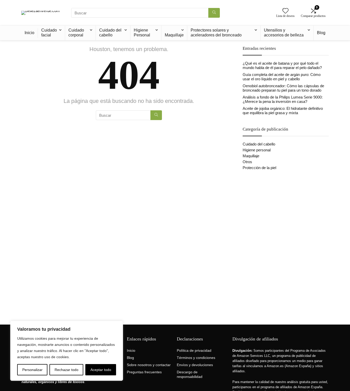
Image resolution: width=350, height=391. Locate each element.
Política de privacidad (194, 350)
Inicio (29, 33)
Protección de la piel (259, 167)
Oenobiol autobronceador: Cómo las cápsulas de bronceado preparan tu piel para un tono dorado (283, 88)
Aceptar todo (100, 370)
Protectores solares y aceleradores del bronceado (216, 32)
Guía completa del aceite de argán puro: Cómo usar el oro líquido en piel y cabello (282, 76)
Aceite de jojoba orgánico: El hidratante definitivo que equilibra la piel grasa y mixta (283, 110)
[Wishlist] (285, 11)
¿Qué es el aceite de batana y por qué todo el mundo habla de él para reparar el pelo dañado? (282, 65)
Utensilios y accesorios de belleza (284, 32)
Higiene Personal (142, 32)
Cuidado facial (49, 32)
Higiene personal (257, 150)
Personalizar (32, 370)
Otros (247, 162)
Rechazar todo (66, 370)
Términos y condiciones (196, 358)
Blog (321, 33)
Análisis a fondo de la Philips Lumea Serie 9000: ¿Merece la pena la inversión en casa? (283, 99)
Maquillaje (174, 35)
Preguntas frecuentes (144, 372)
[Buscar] (214, 13)
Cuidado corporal (76, 32)
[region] (66, 351)
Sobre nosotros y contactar (149, 365)
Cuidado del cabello (110, 32)
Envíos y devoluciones (195, 365)
